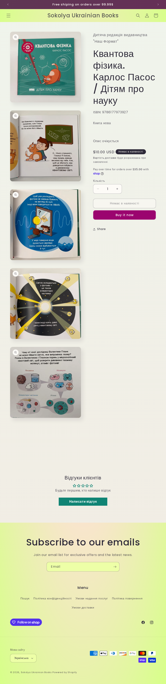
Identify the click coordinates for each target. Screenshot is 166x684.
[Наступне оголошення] (158, 4)
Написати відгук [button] (83, 501)
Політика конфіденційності (52, 598)
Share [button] (101, 229)
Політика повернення (127, 598)
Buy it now (125, 215)
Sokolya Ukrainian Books (36, 672)
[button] (8, 15)
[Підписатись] (114, 567)
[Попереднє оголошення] (7, 4)
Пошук (25, 598)
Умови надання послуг (92, 598)
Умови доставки (83, 607)
